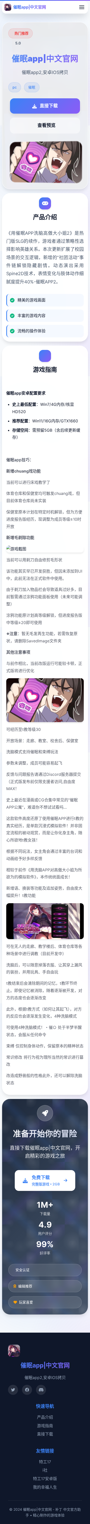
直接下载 (45, 1433)
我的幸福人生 (45, 1487)
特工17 (45, 1461)
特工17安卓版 (45, 1478)
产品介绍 (45, 1417)
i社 (45, 1470)
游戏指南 (45, 1425)
